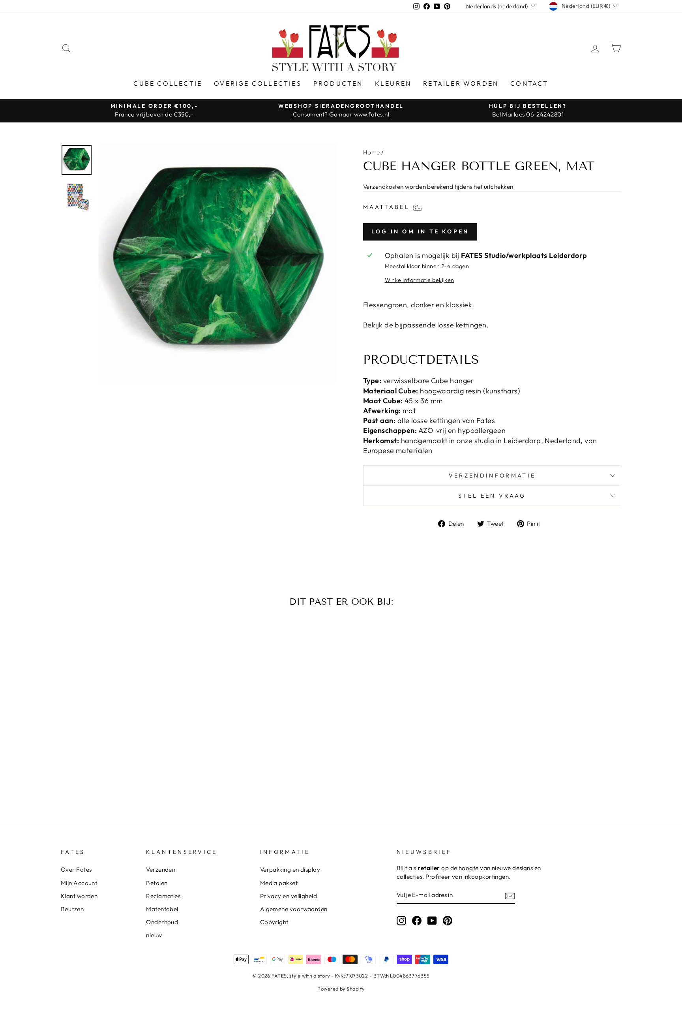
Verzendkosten (383, 186)
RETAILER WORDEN (460, 83)
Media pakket (279, 883)
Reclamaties (163, 896)
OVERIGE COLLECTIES (258, 83)
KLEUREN (393, 83)
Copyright (274, 922)
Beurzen (72, 909)
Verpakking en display (290, 869)
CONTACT (529, 83)
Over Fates (76, 869)
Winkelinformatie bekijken (419, 280)
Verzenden (160, 869)
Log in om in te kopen (420, 231)
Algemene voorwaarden (294, 909)
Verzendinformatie (492, 475)
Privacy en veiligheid (288, 896)
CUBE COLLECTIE (167, 83)
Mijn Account (79, 883)
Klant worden (79, 896)
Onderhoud (162, 922)
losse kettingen (462, 324)
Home (371, 152)
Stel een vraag (492, 495)
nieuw (154, 935)
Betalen (156, 883)
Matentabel (162, 909)
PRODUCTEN (338, 83)
